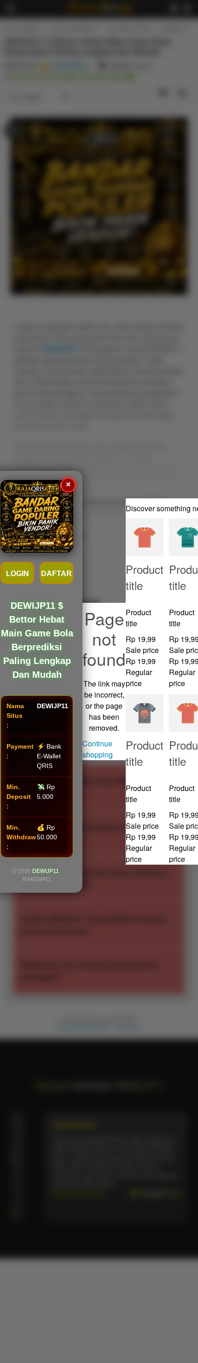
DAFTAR (56, 574)
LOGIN (17, 574)
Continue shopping (97, 749)
